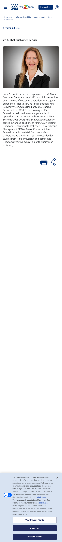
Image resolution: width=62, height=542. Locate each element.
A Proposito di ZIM (24, 17)
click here (41, 497)
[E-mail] (52, 161)
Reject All (34, 528)
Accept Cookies (34, 536)
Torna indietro (12, 27)
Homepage (8, 17)
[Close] (57, 478)
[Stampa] (44, 161)
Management (40, 17)
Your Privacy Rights (34, 520)
